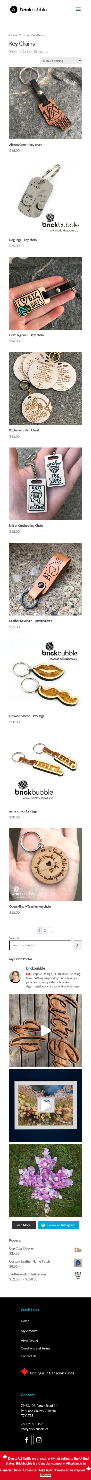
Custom (24, 35)
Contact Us (28, 1356)
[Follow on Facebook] (26, 1440)
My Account (29, 1331)
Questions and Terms (35, 1348)
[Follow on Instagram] (38, 1440)
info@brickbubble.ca (35, 1429)
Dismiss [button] (45, 1475)
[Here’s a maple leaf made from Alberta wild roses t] (45, 1180)
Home (13, 35)
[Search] (77, 945)
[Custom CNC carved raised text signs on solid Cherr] (45, 1030)
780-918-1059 (32, 1424)
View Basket (29, 1341)
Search (14, 938)
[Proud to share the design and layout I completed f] (45, 1105)
